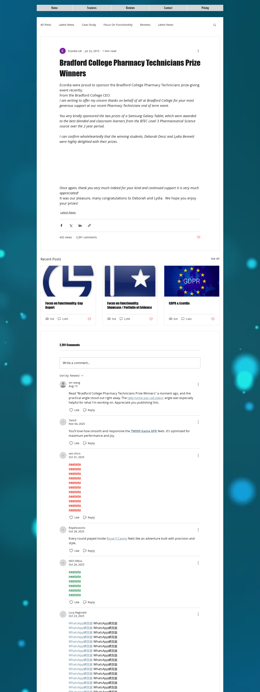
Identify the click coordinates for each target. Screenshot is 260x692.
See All (215, 258)
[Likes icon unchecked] (71, 410)
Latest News (66, 24)
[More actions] (198, 51)
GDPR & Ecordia (179, 303)
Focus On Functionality (118, 24)
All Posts (46, 24)
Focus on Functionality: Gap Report (64, 305)
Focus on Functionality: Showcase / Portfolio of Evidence (129, 305)
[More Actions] (198, 384)
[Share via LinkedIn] (80, 225)
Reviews (145, 24)
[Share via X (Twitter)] (71, 225)
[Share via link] (89, 225)
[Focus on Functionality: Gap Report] (68, 281)
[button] (214, 24)
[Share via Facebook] (61, 225)
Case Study (89, 24)
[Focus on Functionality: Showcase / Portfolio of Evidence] (130, 281)
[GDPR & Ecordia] (191, 281)
